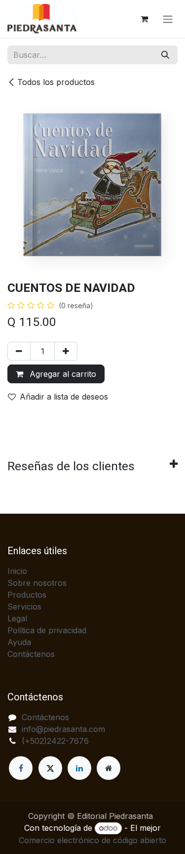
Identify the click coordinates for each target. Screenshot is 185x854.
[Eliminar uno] (19, 351)
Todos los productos (56, 82)
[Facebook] (21, 768)
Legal (17, 618)
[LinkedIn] (79, 768)
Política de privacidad (46, 630)
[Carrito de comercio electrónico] (144, 19)
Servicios (24, 606)
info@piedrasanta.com (63, 729)
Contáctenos (31, 654)
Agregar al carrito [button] (61, 374)
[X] (50, 768)
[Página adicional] (108, 768)
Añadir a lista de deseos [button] (64, 397)
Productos (26, 595)
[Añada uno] (65, 351)
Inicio (17, 571)
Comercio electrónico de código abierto (92, 840)
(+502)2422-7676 (55, 741)
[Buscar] (165, 54)
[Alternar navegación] (168, 18)
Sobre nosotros (37, 583)
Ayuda (19, 642)
